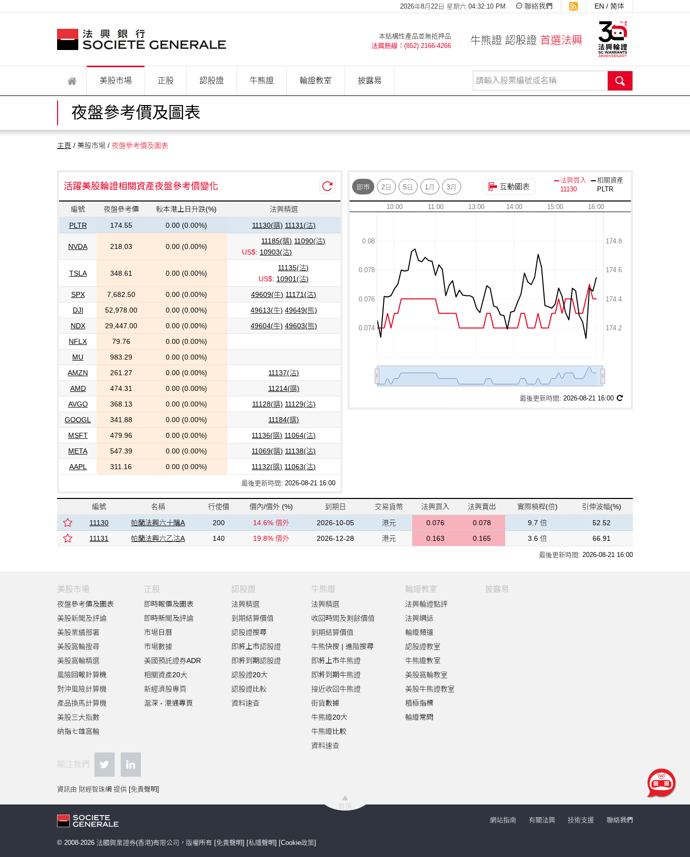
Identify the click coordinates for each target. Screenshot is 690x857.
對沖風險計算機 (82, 689)
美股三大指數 (78, 717)
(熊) (301, 310)
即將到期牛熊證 (336, 675)
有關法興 (542, 820)
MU (77, 357)
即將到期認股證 (256, 661)
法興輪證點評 (426, 604)
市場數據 (158, 646)
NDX (78, 326)
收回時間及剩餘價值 (343, 618)
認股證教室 (422, 646)
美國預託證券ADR (172, 661)
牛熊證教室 (422, 661)
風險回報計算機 (82, 675)
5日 (408, 187)
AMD (78, 388)
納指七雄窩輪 (78, 731)
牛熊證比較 (329, 731)
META (77, 451)
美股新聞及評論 (82, 618)
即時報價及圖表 (168, 604)
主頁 (64, 145)
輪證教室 (316, 80)
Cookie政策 (297, 842)
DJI (78, 310)
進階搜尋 (360, 646)
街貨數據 (325, 703)
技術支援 (581, 820)
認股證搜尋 (249, 632)
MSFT (78, 435)
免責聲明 (144, 789)
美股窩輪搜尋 (78, 646)
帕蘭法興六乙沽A (158, 538)
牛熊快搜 (325, 646)
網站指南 (503, 820)
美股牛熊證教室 (430, 689)
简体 (617, 6)
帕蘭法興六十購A (158, 523)
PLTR (78, 225)
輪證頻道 (419, 632)
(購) (267, 225)
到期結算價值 (252, 618)
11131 (99, 538)
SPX (78, 294)
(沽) (300, 225)
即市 (363, 187)
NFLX (78, 341)
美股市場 (116, 80)
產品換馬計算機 (82, 703)
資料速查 (245, 703)
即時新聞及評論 (168, 618)
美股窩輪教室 (426, 675)
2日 (386, 187)
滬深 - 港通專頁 (168, 703)
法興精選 (245, 604)
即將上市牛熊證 (336, 661)
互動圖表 (515, 186)
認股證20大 (249, 675)
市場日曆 (158, 632)
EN (599, 6)
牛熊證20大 (329, 717)
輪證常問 (419, 717)
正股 (166, 80)
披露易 (370, 80)
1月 (430, 187)
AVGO (78, 404)
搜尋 (620, 81)
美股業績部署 (78, 632)
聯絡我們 (538, 6)
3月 (452, 187)
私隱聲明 (262, 842)
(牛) (267, 294)
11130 (99, 523)
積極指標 (419, 703)
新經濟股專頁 (165, 689)
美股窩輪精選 (78, 661)
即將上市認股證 (256, 646)
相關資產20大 (165, 675)
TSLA (78, 273)
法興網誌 (419, 618)
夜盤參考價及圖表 (85, 604)
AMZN (78, 373)
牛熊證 (262, 80)
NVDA (77, 246)
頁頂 (345, 806)
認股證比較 (249, 689)
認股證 (212, 80)
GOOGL (78, 420)
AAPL (78, 467)
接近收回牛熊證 (336, 689)
